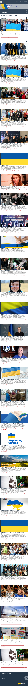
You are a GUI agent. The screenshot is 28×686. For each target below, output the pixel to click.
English (25, 1)
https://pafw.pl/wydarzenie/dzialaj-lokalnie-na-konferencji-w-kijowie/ (14, 667)
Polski (21, 1)
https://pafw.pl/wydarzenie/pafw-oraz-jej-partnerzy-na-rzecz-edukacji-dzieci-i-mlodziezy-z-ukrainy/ (12, 539)
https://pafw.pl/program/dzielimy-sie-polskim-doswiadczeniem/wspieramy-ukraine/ (9, 37)
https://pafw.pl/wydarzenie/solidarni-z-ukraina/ (10, 170)
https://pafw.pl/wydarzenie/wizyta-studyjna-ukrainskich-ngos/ (12, 560)
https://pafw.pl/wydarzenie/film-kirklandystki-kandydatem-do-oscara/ (14, 189)
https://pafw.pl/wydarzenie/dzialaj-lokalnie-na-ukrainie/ (11, 624)
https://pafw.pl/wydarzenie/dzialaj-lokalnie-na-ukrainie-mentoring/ (13, 581)
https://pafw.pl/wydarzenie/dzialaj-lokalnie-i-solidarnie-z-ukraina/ (13, 472)
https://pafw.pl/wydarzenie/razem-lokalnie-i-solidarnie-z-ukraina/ (13, 232)
